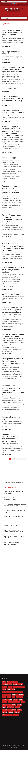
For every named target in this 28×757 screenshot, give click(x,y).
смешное (11, 712)
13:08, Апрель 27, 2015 (7, 152)
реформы (5, 709)
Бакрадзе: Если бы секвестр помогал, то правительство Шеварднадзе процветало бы (13, 390)
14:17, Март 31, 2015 (6, 329)
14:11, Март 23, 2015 (6, 353)
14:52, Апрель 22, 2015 (7, 181)
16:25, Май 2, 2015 (6, 105)
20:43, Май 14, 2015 (6, 62)
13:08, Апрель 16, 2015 (7, 210)
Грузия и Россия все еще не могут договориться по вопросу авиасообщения (12, 310)
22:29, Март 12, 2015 (6, 429)
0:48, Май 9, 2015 (5, 91)
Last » (24, 458)
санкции (19, 709)
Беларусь (15, 681)
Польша (14, 694)
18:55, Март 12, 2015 (6, 454)
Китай (4, 689)
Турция (4, 699)
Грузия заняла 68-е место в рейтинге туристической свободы (13, 270)
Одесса (8, 694)
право (4, 707)
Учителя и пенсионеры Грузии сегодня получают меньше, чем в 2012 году (12, 98)
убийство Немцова (7, 714)
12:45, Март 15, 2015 (6, 412)
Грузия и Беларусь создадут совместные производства (11, 160)
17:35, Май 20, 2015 (6, 46)
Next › (20, 458)
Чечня (20, 699)
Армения (9, 681)
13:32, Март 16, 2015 (6, 380)
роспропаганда (12, 709)
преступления (10, 707)
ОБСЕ (4, 694)
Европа (10, 686)
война (23, 702)
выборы (14, 704)
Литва (13, 689)
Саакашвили (19, 697)
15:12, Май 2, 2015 (6, 121)
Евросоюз (16, 686)
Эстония (5, 702)
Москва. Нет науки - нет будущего (14, 516)
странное (17, 712)
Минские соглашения (7, 691)
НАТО (21, 691)
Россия (9, 697)
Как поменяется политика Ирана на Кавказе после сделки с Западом (12, 32)
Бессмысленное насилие (11, 521)
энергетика (15, 714)
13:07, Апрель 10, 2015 (7, 289)
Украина (10, 699)
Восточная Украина (7, 684)
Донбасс (5, 686)
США (14, 697)
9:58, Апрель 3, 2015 (6, 302)
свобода (5, 712)
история (19, 704)
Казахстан (22, 686)
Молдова (16, 691)
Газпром (15, 684)
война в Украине (6, 704)
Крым (8, 689)
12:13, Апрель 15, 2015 (7, 238)
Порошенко (20, 694)
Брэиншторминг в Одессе (11, 525)
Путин (4, 697)
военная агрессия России (14, 702)
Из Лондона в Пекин (10, 294)
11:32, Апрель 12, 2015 (7, 262)
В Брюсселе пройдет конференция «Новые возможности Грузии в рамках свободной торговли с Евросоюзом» (12, 131)
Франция (15, 699)
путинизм (17, 707)
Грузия (20, 684)
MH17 (4, 681)
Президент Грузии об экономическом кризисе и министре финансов (13, 112)
